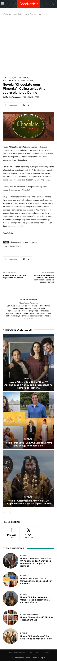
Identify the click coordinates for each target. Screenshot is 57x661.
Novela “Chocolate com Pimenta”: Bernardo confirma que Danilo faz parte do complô (44, 278)
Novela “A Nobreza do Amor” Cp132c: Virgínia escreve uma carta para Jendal (28, 502)
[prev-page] (4, 512)
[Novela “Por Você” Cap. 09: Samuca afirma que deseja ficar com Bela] (28, 420)
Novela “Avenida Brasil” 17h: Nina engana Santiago (36, 618)
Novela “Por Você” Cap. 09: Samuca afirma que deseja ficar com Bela (28, 444)
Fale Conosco (33, 653)
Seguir (28, 529)
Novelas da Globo (15, 14)
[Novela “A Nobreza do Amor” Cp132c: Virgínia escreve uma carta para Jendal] (28, 478)
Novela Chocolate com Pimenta (36, 14)
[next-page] (9, 512)
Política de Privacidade (16, 653)
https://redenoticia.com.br (28, 303)
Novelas (7, 78)
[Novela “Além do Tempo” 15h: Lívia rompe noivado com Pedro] (10, 636)
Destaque (33, 242)
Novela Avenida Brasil (29, 614)
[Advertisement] (28, 45)
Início (5, 14)
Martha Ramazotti (13, 97)
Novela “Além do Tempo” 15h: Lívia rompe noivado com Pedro (36, 637)
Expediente (45, 653)
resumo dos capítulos (12, 246)
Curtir (11, 529)
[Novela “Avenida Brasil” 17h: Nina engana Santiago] (10, 617)
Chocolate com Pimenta (19, 242)
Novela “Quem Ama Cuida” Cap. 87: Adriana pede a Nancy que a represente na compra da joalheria (28, 385)
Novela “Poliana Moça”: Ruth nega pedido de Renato (15, 276)
